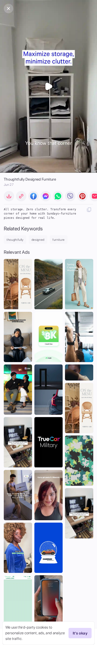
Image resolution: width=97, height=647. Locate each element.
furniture (59, 239)
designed (38, 239)
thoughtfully (15, 239)
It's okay (80, 633)
